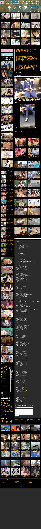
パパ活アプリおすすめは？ (5, 391)
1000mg (3, 380)
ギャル (3, 404)
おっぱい (4, 402)
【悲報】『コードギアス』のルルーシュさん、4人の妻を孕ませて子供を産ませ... (26, 58)
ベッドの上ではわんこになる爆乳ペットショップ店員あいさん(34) (25, 56)
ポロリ (8, 406)
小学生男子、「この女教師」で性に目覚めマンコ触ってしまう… (30, 98)
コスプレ (6, 404)
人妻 (3, 408)
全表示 (2, 395)
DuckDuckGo (3, 388)
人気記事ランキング (17, 481)
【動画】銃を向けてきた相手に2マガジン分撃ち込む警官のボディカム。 (25, 51)
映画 (12, 410)
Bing (2, 383)
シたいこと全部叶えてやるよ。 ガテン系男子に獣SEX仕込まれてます (25, 67)
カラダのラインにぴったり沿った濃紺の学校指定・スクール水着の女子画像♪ (26, 49)
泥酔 (2, 411)
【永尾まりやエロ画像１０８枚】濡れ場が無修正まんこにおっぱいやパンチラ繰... (27, 59)
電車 (34, 77)
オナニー (7, 403)
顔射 (9, 414)
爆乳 (12, 411)
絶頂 (8, 412)
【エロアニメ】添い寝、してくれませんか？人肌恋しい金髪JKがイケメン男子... (26, 66)
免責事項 (16, 482)
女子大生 (39, 77)
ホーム (1, 481)
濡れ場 (9, 411)
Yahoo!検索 (3, 372)
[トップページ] (2, 2)
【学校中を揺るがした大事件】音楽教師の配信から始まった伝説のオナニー (26, 57)
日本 (36, 77)
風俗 (11, 414)
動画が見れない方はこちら (18, 131)
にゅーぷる (3, 377)
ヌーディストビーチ (6, 405)
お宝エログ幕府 (4, 385)
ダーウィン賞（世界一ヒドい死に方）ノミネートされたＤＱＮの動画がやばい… (34, 419)
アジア (8, 402)
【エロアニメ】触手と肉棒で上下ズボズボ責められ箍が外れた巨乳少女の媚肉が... (27, 69)
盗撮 (4, 412)
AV (1, 402)
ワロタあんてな (4, 375)
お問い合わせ (30, 482)
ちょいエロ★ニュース (4, 379)
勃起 (5, 408)
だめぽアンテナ (4, 373)
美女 (10, 413)
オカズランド (3, 376)
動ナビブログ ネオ (4, 384)
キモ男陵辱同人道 (4, 378)
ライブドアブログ (4, 387)
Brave (3, 389)
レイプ (3, 407)
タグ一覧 (30, 481)
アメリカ (3, 403)
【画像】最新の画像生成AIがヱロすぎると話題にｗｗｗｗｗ (24, 50)
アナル (11, 402)
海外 (6, 411)
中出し (9, 407)
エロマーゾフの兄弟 (4, 382)
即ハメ (7, 408)
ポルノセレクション (4, 381)
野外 (3, 414)
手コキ (7, 410)
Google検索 (3, 371)
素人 (37, 77)
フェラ (5, 406)
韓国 (7, 414)
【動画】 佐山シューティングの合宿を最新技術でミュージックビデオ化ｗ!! (26, 68)
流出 (4, 411)
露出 (5, 414)
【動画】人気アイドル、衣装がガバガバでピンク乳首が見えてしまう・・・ (26, 60)
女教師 (2, 410)
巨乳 (5, 410)
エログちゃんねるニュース (5, 386)
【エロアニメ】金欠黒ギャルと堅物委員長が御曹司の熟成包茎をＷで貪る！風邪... (27, 65)
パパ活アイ (3, 390)
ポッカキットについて (3, 482)
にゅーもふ (3, 374)
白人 (2, 412)
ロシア (6, 407)
